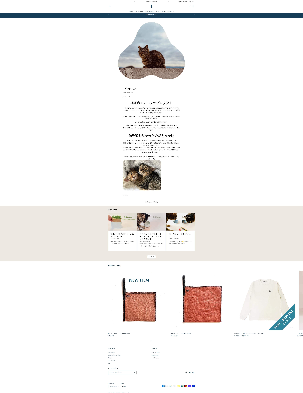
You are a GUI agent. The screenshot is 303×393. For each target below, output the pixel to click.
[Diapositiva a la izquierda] (148, 341)
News (109, 363)
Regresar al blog (152, 202)
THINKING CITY (115, 392)
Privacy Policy (155, 352)
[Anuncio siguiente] (168, 1)
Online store (111, 352)
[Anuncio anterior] (134, 1)
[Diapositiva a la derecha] (155, 341)
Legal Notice (155, 355)
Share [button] (126, 194)
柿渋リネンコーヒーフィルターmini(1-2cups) (119, 333)
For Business (155, 357)
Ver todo (151, 256)
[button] (110, 6)
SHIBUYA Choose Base (114, 355)
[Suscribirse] (134, 372)
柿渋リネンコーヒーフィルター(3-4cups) (181, 333)
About (109, 357)
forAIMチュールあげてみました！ (180, 235)
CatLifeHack (111, 360)
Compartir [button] (127, 97)
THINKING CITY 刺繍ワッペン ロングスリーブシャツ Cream (249, 333)
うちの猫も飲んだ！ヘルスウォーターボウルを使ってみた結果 (151, 236)
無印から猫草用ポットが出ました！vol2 (122, 235)
